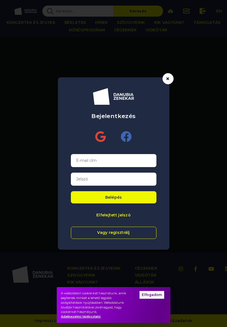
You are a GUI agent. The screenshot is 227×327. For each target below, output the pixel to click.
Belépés (113, 197)
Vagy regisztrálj (113, 232)
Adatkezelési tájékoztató (81, 316)
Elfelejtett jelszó (113, 215)
